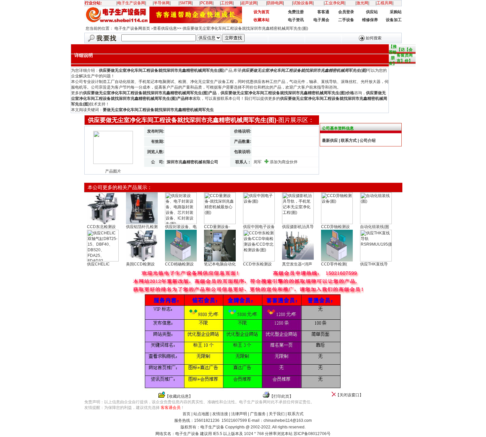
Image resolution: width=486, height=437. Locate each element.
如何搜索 (374, 37)
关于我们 (277, 414)
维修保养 (370, 20)
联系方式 (296, 414)
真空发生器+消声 (297, 264)
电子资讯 (296, 20)
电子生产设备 (187, 433)
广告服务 (258, 414)
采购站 (396, 12)
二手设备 (346, 20)
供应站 (372, 12)
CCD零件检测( (334, 264)
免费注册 (296, 12)
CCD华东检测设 (257, 264)
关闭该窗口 (349, 395)
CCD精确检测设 (179, 264)
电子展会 (321, 20)
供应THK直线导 (374, 264)
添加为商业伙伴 (284, 162)
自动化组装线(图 (374, 226)
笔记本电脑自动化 (220, 264)
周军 (258, 162)
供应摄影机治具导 (298, 226)
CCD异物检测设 (335, 226)
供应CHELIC (98, 264)
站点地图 (201, 414)
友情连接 (220, 414)
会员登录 (346, 12)
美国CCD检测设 (140, 264)
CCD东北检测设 (101, 226)
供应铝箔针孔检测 (142, 226)
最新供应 (330, 140)
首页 (186, 414)
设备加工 (394, 20)
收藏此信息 (179, 396)
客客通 (323, 12)
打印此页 (281, 396)
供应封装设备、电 (181, 226)
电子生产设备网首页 (132, 28)
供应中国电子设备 (259, 226)
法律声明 (239, 414)
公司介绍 (368, 140)
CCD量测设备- (217, 226)
